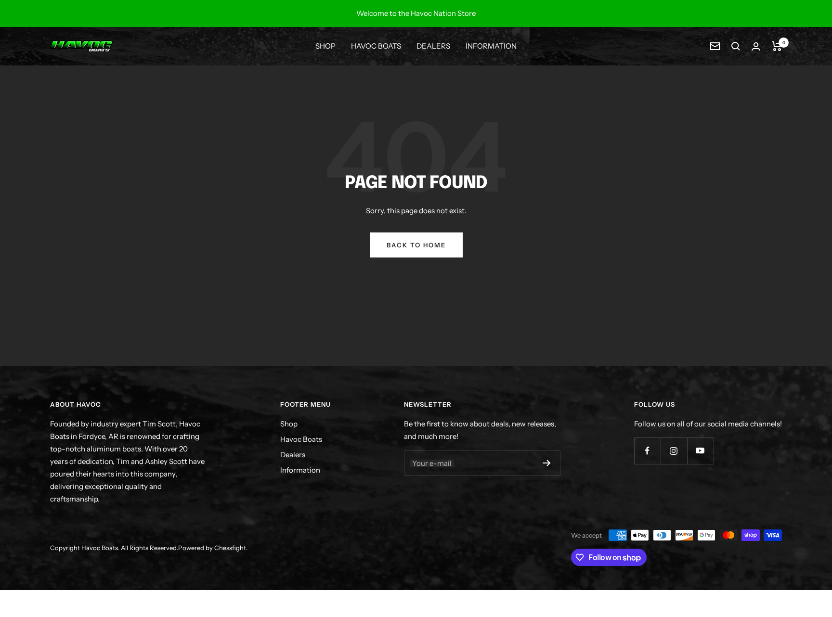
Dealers (292, 454)
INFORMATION (491, 46)
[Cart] (777, 46)
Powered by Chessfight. (212, 548)
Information (300, 470)
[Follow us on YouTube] (700, 450)
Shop (289, 423)
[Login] (756, 46)
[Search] (735, 46)
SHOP (325, 46)
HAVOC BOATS (376, 46)
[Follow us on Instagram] (674, 450)
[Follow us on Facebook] (647, 450)
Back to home (416, 245)
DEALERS (433, 46)
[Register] (547, 463)
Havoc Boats (301, 439)
